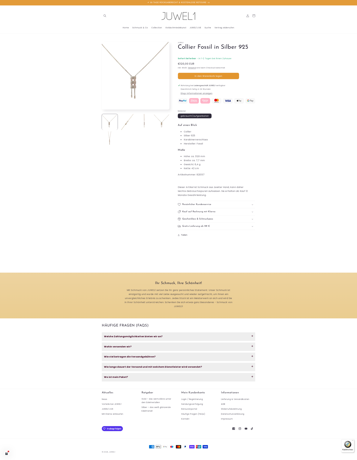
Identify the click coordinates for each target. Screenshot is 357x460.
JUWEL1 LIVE (107, 409)
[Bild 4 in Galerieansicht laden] (161, 122)
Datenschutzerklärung (232, 414)
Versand (192, 68)
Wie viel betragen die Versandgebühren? (130, 356)
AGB (223, 404)
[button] (105, 16)
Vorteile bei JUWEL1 (111, 404)
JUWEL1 (112, 452)
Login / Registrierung (192, 399)
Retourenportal (189, 409)
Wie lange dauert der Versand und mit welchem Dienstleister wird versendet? (153, 366)
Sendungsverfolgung (192, 404)
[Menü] (352, 441)
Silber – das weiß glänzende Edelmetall (156, 409)
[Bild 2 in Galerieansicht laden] (127, 122)
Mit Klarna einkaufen (112, 414)
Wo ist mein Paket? (116, 377)
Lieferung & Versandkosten (235, 399)
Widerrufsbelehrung (231, 409)
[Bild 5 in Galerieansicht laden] (110, 139)
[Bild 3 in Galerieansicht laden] (144, 122)
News (104, 399)
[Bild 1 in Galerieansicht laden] (110, 122)
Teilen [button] (184, 235)
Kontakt (185, 418)
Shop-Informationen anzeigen (196, 93)
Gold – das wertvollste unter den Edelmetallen (156, 400)
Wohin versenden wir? (118, 346)
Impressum (227, 418)
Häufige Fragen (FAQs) (193, 414)
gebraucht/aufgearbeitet (195, 116)
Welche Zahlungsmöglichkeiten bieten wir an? (133, 336)
